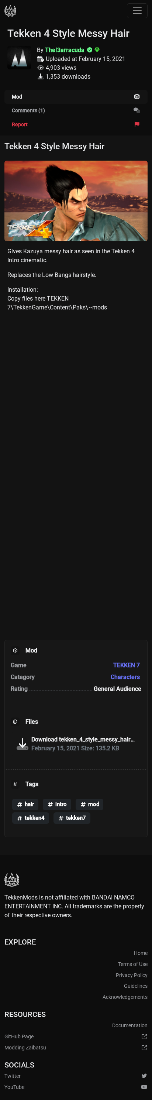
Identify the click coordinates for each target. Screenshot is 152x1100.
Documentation (130, 1025)
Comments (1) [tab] (28, 110)
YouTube (14, 1087)
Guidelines (136, 986)
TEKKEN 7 (127, 665)
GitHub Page (19, 1037)
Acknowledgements (125, 997)
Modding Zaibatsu (25, 1048)
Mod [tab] (17, 97)
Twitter (12, 1076)
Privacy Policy (132, 975)
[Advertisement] (76, 394)
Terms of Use (133, 964)
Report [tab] (20, 124)
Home (141, 953)
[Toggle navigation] (137, 10)
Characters (126, 677)
